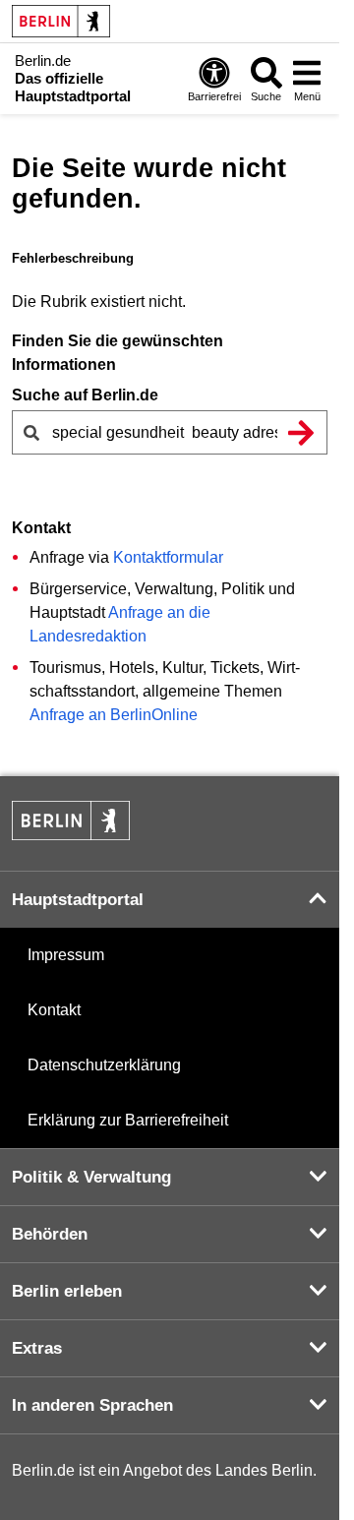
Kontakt (54, 1010)
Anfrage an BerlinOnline (114, 714)
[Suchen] (300, 432)
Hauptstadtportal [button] (78, 899)
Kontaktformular (168, 557)
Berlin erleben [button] (67, 1291)
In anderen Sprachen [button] (92, 1405)
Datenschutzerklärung (104, 1065)
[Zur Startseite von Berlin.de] (71, 834)
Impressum (66, 954)
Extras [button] (37, 1348)
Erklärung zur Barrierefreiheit (128, 1120)
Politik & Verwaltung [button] (91, 1177)
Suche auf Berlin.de (85, 395)
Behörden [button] (50, 1234)
